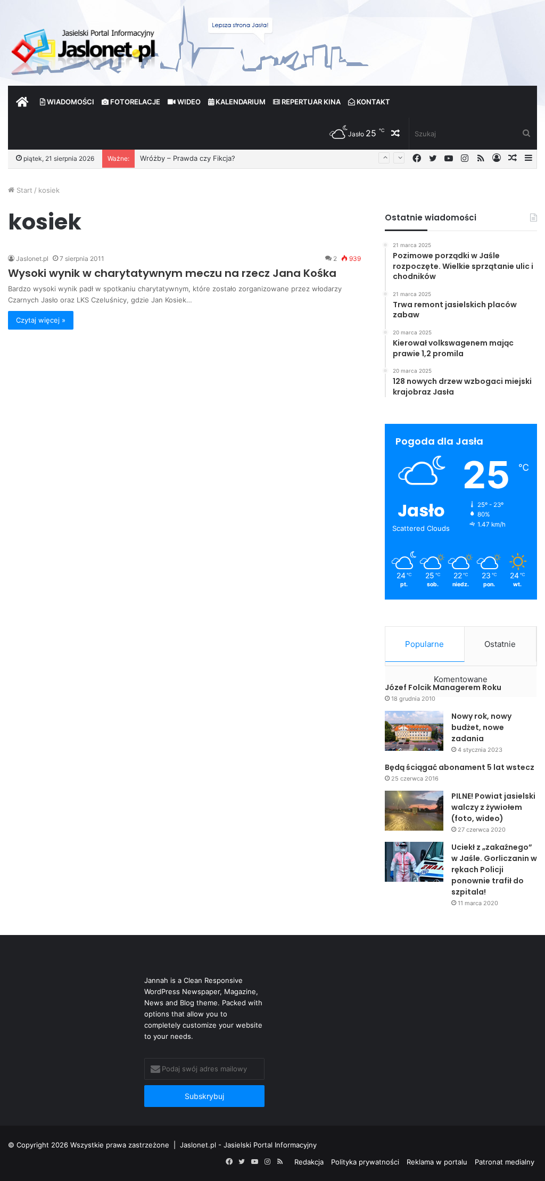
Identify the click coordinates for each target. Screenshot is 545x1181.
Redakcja (309, 1162)
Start (23, 190)
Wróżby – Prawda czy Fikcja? (187, 158)
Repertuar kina (310, 101)
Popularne (424, 644)
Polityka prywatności (365, 1162)
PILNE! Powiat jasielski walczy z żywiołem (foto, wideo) (493, 807)
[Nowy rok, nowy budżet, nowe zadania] (414, 731)
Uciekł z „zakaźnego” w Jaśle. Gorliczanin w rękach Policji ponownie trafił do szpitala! (494, 869)
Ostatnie (500, 644)
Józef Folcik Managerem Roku (443, 687)
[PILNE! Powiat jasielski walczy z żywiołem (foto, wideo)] (414, 811)
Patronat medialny (504, 1162)
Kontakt (372, 101)
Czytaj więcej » (40, 320)
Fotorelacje (134, 101)
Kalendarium (240, 101)
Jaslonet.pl (32, 259)
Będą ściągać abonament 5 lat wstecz (459, 767)
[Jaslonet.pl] (84, 48)
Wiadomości (69, 101)
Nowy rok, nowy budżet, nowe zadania (481, 727)
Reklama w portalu (437, 1162)
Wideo (188, 101)
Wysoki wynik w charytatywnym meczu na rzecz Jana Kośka (172, 273)
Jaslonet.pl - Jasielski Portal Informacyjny (248, 1145)
